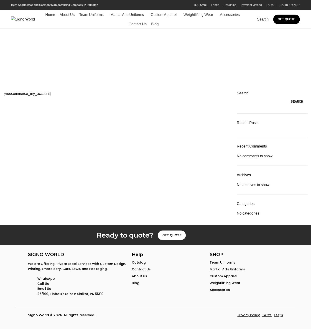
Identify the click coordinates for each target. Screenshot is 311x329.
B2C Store (200, 5)
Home (145, 65)
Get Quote (286, 19)
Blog (135, 283)
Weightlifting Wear (225, 283)
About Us (139, 276)
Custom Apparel (223, 276)
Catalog (139, 262)
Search (242, 93)
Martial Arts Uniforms (227, 269)
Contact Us (141, 269)
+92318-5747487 (289, 5)
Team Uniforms (222, 262)
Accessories (220, 290)
